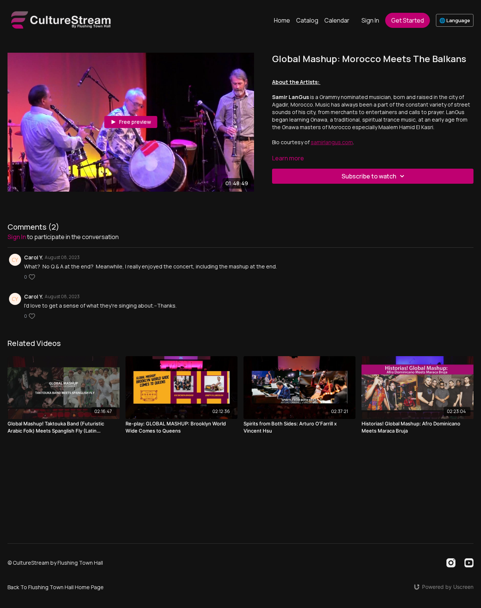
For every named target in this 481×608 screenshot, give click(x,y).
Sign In (370, 20)
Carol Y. (33, 257)
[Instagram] (450, 562)
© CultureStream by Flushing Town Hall (55, 562)
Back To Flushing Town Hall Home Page (56, 587)
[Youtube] (468, 562)
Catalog (307, 20)
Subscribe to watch (369, 176)
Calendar (336, 20)
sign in (17, 237)
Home (282, 20)
